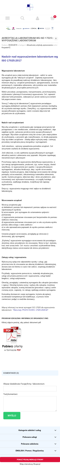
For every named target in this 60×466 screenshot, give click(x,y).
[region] (30, 28)
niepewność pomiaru (40, 106)
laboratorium (34, 75)
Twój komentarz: (10, 394)
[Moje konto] (37, 18)
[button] (7, 18)
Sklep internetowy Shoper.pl (30, 464)
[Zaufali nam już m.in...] (30, 28)
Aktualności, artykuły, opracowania (40, 45)
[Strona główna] (30, 7)
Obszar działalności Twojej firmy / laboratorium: (24, 384)
